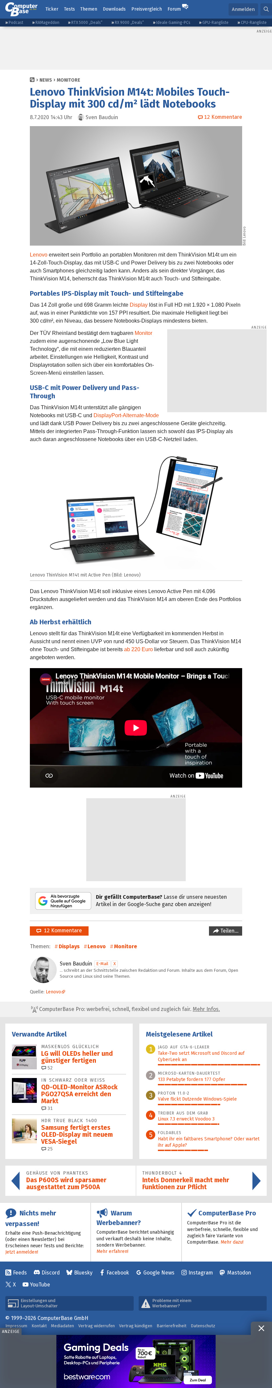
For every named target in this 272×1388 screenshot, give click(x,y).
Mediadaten (62, 1325)
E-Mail (102, 963)
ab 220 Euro (138, 649)
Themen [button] (88, 9)
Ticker (51, 9)
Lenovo (38, 255)
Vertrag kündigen (135, 1325)
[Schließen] (261, 1328)
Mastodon (239, 1273)
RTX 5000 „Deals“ (86, 22)
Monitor (143, 333)
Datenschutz (203, 1325)
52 (49, 1068)
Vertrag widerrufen (96, 1325)
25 (49, 1149)
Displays (69, 946)
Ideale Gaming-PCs (173, 22)
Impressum (16, 1325)
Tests (69, 9)
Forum (174, 9)
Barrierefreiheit (171, 1325)
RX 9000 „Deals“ (129, 22)
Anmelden (243, 9)
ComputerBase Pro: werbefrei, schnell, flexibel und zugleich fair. (129, 1009)
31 (49, 1108)
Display (139, 305)
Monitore (68, 80)
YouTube (40, 1284)
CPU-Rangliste (254, 22)
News (45, 80)
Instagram (200, 1273)
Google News (158, 1273)
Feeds (20, 1273)
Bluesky (83, 1273)
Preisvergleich (146, 9)
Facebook (117, 1273)
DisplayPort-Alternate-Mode (126, 415)
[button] (266, 9)
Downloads (114, 9)
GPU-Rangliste (215, 22)
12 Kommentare (61, 930)
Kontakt (39, 1325)
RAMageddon (47, 22)
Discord (50, 1273)
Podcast (16, 22)
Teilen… (228, 931)
